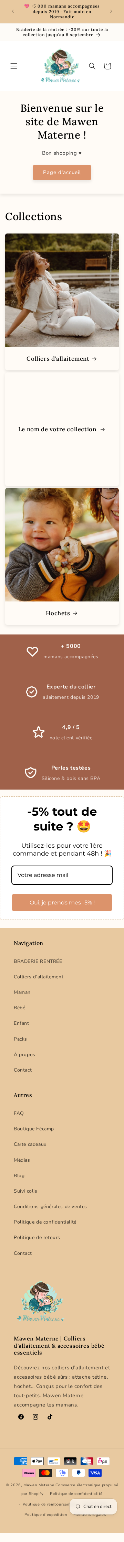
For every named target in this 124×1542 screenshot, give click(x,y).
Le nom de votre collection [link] (58, 429)
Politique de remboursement (50, 1504)
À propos (24, 1054)
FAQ (19, 1113)
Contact (23, 1070)
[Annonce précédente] (12, 11)
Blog (19, 1175)
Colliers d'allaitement (58, 358)
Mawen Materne (38, 1485)
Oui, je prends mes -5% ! (62, 902)
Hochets (58, 613)
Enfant (21, 1023)
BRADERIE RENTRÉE (38, 961)
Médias (22, 1160)
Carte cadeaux (30, 1144)
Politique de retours (37, 1237)
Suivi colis (26, 1191)
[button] (13, 66)
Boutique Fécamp (34, 1129)
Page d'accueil (62, 172)
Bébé (19, 1008)
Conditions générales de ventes (50, 1206)
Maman (22, 992)
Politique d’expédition (45, 1514)
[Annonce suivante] (111, 11)
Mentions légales (89, 1514)
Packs (20, 1039)
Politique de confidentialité (45, 1222)
